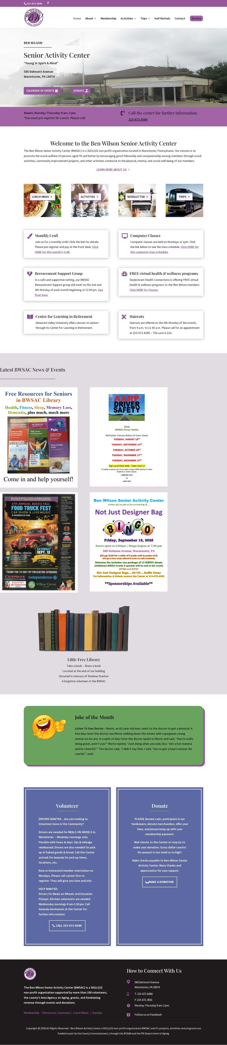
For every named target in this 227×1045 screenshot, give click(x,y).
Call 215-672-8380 (69, 925)
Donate (196, 18)
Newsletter (136, 197)
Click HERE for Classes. (144, 290)
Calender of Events (40, 90)
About (89, 18)
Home (77, 18)
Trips (144, 18)
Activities (127, 18)
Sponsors (64, 1013)
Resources (49, 1013)
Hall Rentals (162, 18)
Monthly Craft (46, 235)
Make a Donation (161, 882)
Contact (180, 18)
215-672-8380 (137, 119)
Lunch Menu (40, 197)
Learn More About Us (112, 169)
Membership (108, 18)
